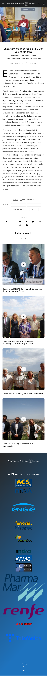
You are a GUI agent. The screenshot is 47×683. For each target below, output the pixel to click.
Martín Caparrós (18, 205)
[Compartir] (6, 221)
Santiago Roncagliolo (20, 209)
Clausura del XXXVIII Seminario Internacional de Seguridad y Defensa (22, 290)
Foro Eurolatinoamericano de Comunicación (23, 200)
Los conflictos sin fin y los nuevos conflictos (23, 393)
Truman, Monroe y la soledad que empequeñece (18, 444)
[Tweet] (13, 221)
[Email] (40, 221)
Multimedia (14, 63)
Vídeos (21, 63)
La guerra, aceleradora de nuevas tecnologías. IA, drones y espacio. (18, 342)
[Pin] (20, 221)
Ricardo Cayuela (34, 205)
